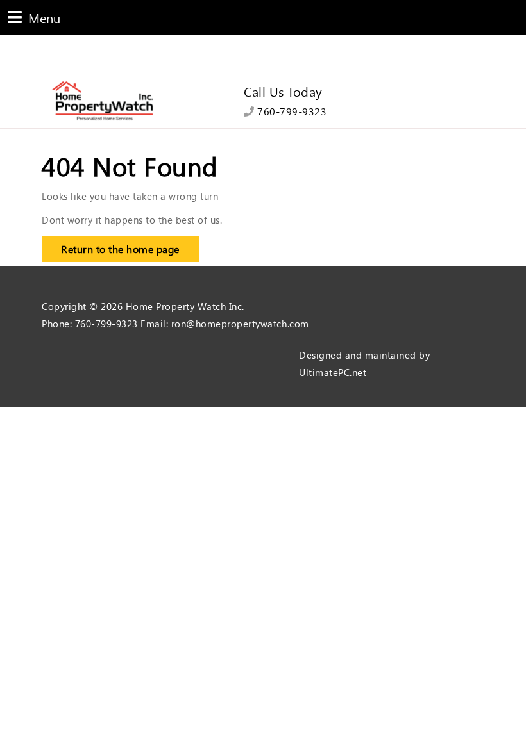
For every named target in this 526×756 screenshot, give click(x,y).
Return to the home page (111, 246)
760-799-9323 (291, 111)
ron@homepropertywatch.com (240, 323)
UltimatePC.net (332, 372)
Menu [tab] (34, 17)
